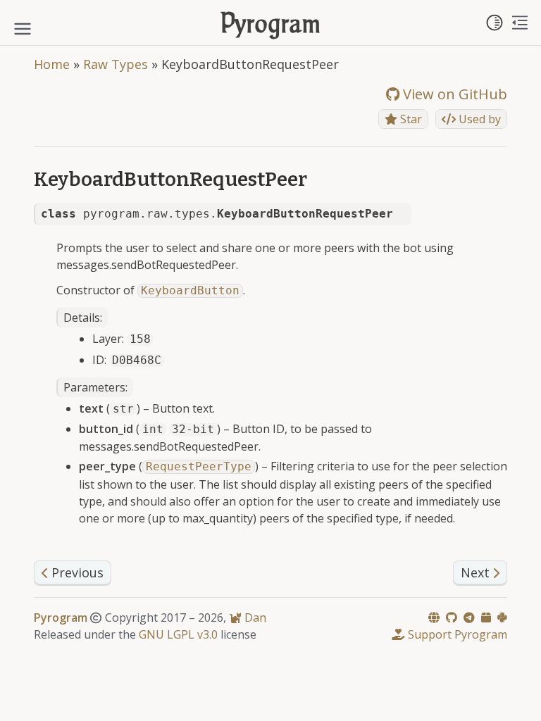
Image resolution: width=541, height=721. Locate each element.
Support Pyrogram (456, 634)
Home (52, 64)
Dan (254, 617)
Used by (478, 119)
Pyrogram (270, 25)
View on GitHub (453, 94)
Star (409, 119)
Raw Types (115, 64)
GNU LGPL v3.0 (178, 634)
